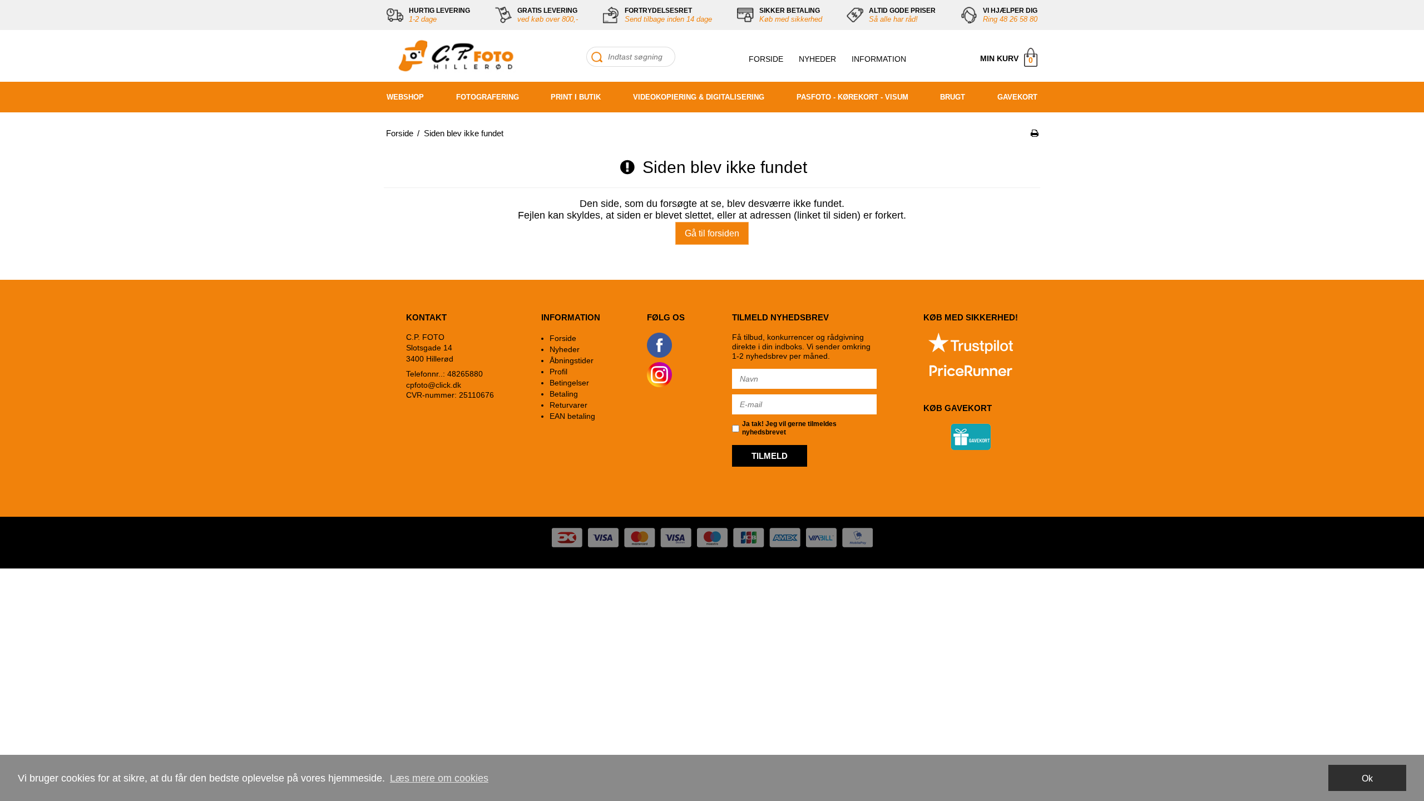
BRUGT (952, 97)
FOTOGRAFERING (487, 97)
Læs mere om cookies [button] (439, 778)
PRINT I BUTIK (576, 97)
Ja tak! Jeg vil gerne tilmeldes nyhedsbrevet (789, 428)
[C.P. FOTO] (453, 55)
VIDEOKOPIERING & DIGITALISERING (698, 97)
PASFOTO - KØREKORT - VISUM (852, 97)
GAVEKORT (1017, 97)
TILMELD (769, 456)
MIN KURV (1006, 59)
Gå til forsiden (712, 233)
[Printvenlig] (1034, 133)
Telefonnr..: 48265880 (444, 373)
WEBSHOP (405, 97)
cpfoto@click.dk (433, 384)
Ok (1367, 778)
